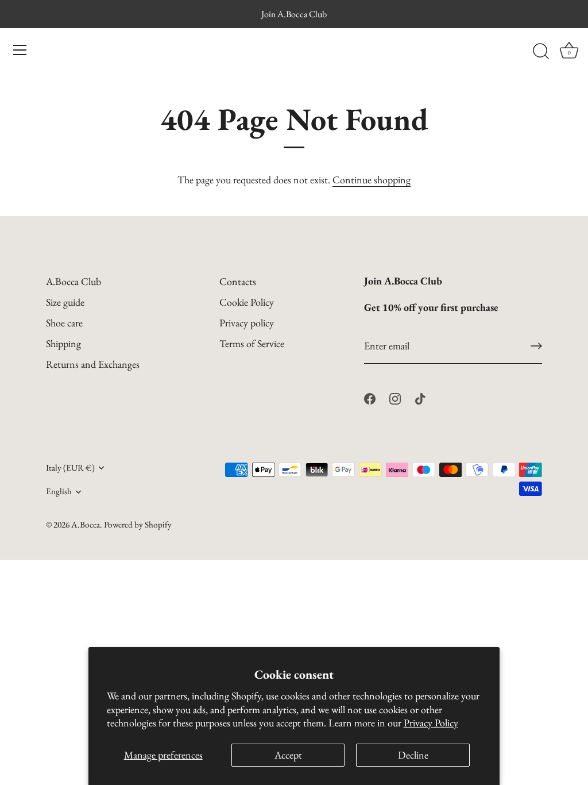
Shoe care (64, 322)
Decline (413, 754)
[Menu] (20, 50)
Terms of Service (251, 343)
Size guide (65, 302)
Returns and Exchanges (93, 364)
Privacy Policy (431, 722)
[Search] (541, 51)
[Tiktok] (420, 397)
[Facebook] (370, 397)
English (59, 491)
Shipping (63, 343)
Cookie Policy (246, 302)
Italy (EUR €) (70, 468)
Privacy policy (246, 322)
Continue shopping (371, 179)
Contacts (237, 281)
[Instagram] (395, 397)
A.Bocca (85, 524)
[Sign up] (536, 346)
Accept (288, 754)
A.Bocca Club (73, 281)
